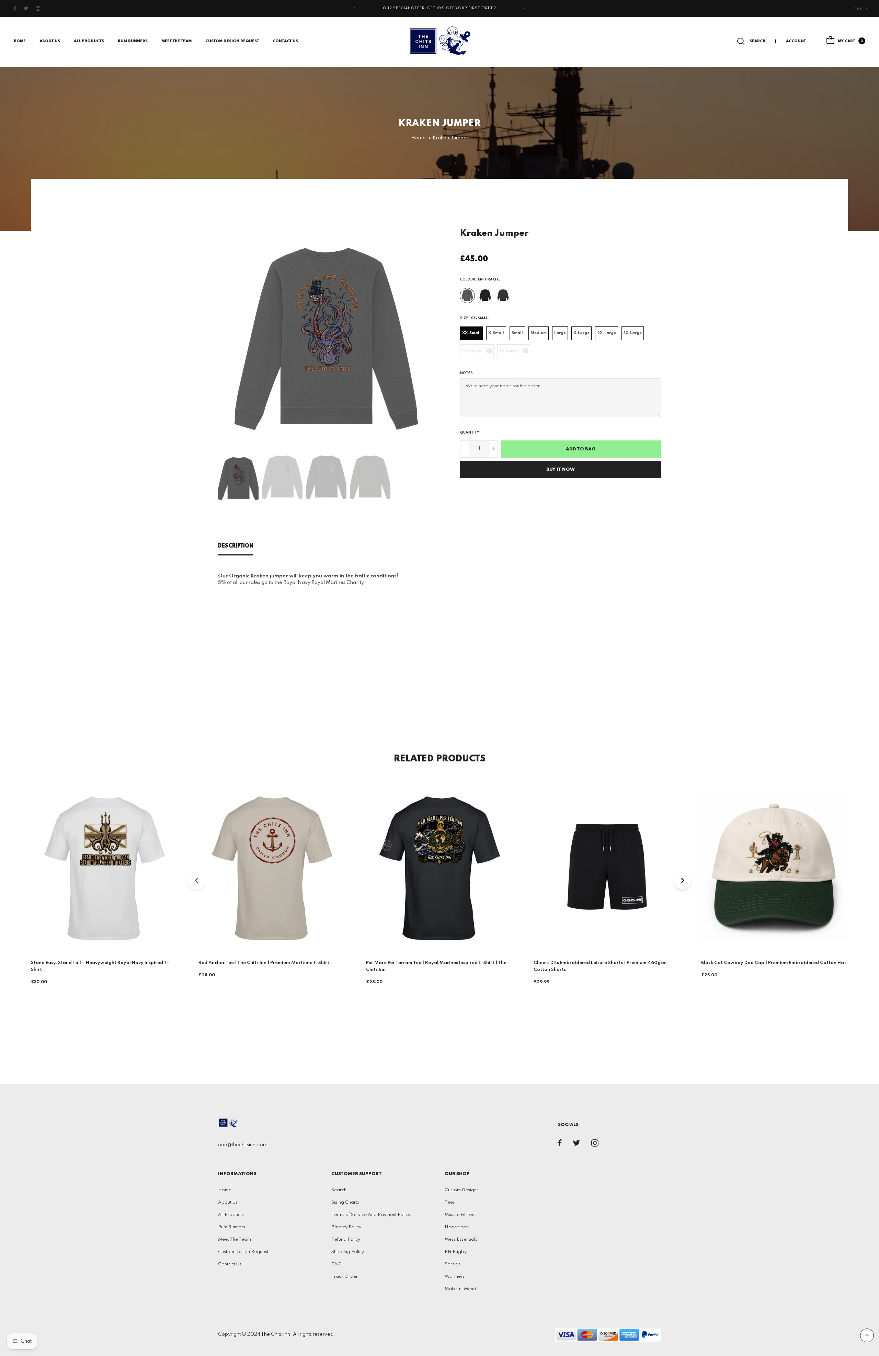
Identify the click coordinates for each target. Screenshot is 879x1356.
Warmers (455, 1276)
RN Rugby (456, 1252)
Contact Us (285, 41)
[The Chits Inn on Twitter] (26, 8)
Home (20, 41)
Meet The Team (176, 41)
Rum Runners (133, 41)
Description (235, 546)
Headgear (456, 1227)
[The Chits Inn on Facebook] (15, 8)
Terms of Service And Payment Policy (370, 1215)
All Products (231, 1215)
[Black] (485, 295)
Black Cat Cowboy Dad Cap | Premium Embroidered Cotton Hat (773, 963)
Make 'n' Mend (460, 1289)
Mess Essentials (461, 1239)
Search (338, 1190)
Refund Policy (345, 1239)
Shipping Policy (347, 1252)
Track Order (344, 1276)
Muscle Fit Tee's (461, 1215)
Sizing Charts (345, 1202)
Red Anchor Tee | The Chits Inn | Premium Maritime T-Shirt (263, 963)
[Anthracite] (467, 295)
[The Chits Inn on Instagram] (38, 8)
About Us (49, 41)
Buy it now (560, 469)
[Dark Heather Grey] (503, 295)
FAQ (336, 1264)
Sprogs (452, 1264)
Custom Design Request (232, 41)
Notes (466, 373)
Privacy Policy (346, 1227)
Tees (450, 1202)
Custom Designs (462, 1190)
